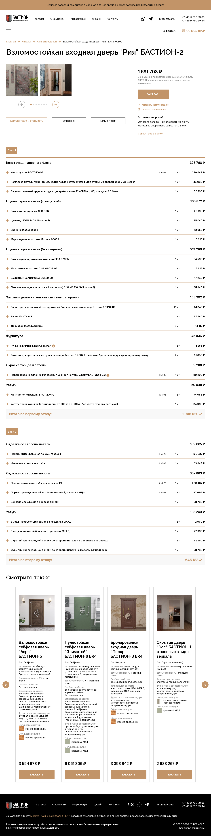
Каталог (39, 18)
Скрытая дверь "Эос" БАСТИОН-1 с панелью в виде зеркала (174, 649)
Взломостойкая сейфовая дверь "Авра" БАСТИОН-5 (34, 649)
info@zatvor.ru (167, 18)
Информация (78, 18)
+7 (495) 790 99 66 (193, 17)
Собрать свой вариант (154, 109)
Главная (11, 41)
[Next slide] (55, 104)
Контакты (112, 18)
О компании (57, 18)
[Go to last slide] (5, 684)
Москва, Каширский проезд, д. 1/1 (50, 815)
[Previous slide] (21, 104)
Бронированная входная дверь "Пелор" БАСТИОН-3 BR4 (126, 649)
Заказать (153, 94)
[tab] (31, 104)
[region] (65, 120)
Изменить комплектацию (155, 104)
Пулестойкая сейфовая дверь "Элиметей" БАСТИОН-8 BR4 (81, 649)
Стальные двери (47, 41)
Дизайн (96, 18)
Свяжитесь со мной (150, 133)
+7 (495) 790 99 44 (193, 20)
